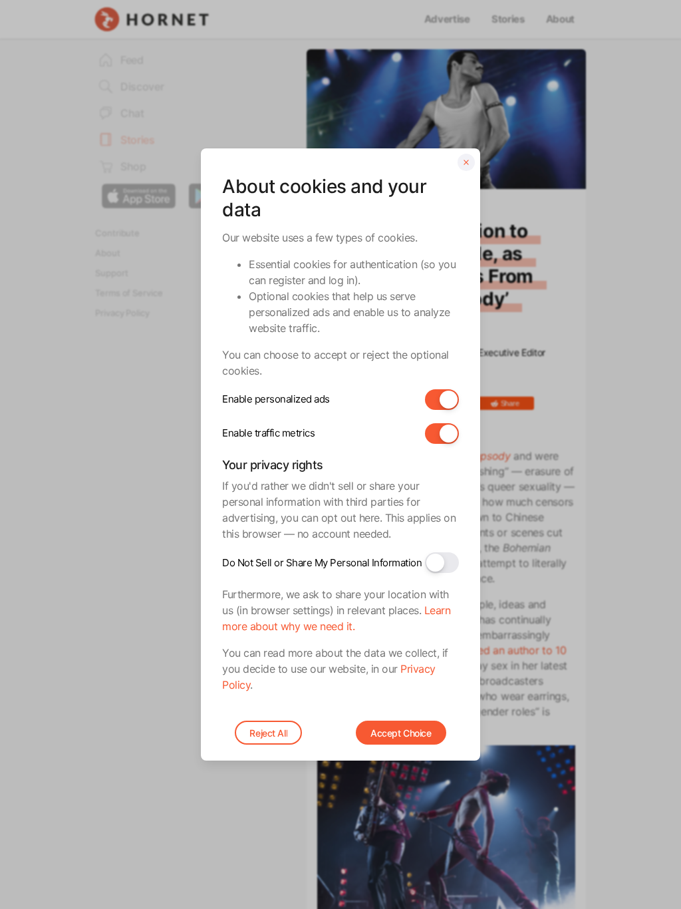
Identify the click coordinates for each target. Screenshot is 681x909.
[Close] (466, 162)
